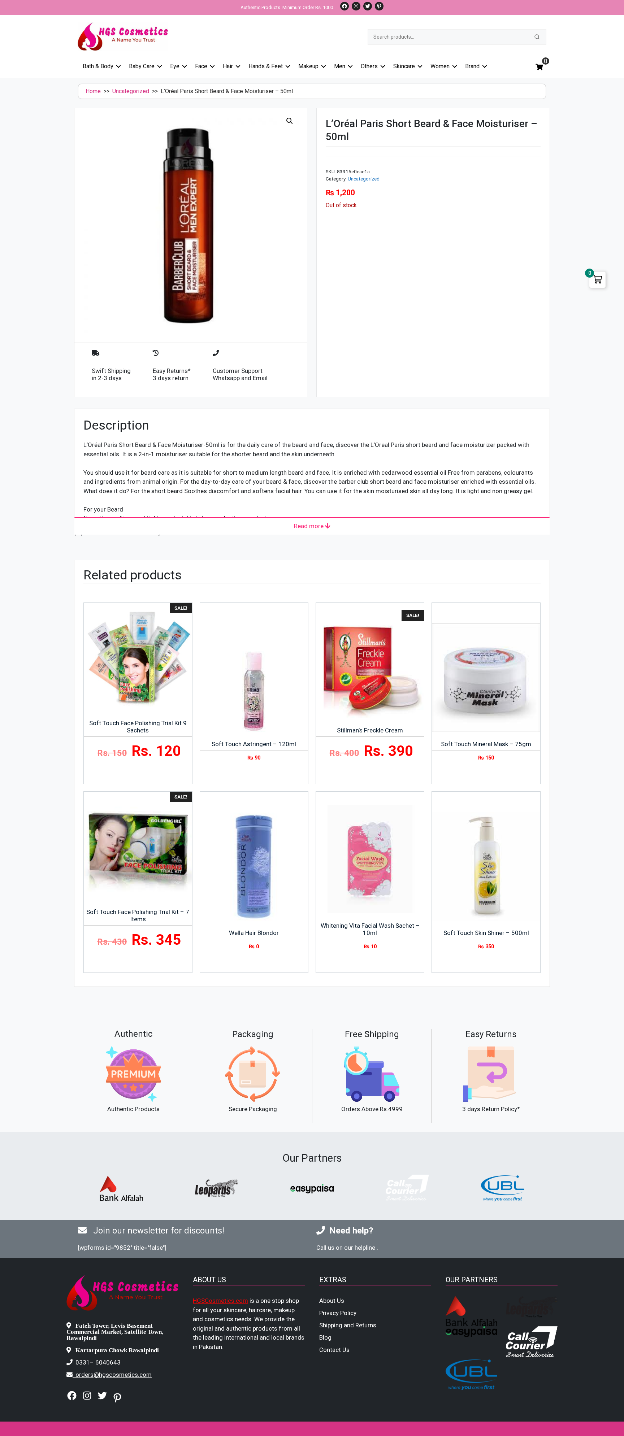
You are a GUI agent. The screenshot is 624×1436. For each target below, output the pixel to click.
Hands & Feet (265, 66)
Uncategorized (130, 91)
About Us (331, 1300)
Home (93, 91)
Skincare (404, 66)
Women (440, 66)
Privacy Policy (337, 1313)
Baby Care (142, 66)
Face (201, 66)
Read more (309, 526)
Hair (228, 66)
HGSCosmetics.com (220, 1300)
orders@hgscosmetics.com (113, 1374)
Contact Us (334, 1349)
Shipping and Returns (347, 1325)
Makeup (308, 66)
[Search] (537, 37)
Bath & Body (98, 66)
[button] (289, 120)
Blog (325, 1337)
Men (339, 66)
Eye (174, 66)
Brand (472, 66)
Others (369, 66)
